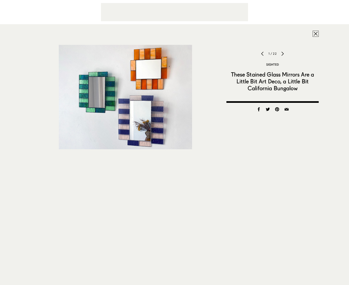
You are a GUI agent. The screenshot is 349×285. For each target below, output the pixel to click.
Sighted (272, 64)
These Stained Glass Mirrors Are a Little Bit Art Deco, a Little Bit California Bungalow (272, 81)
